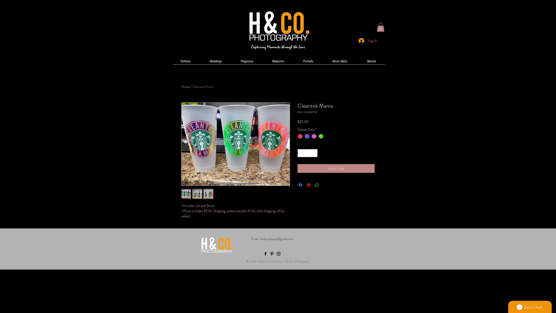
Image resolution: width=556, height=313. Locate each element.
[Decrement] (301, 153)
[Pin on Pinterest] (308, 185)
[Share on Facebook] (300, 185)
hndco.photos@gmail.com (276, 238)
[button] (380, 27)
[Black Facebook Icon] (265, 253)
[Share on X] (325, 185)
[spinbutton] (307, 153)
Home (185, 86)
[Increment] (314, 153)
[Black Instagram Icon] (278, 253)
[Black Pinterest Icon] (272, 253)
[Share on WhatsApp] (316, 185)
